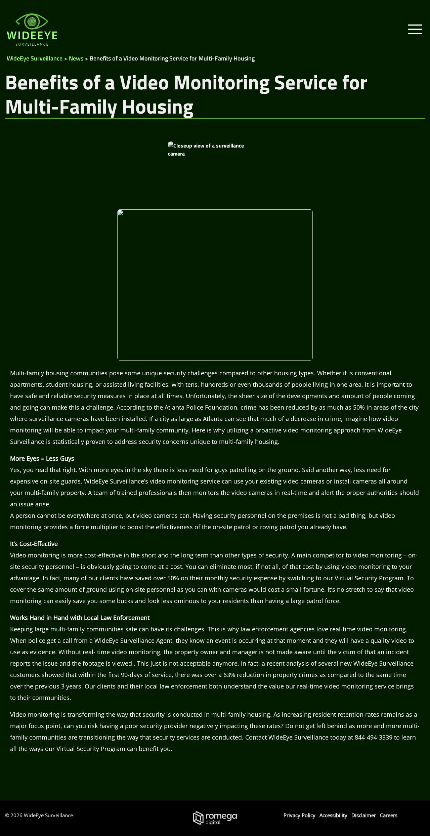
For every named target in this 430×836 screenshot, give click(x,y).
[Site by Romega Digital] (215, 817)
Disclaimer (363, 815)
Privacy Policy (299, 815)
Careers (388, 815)
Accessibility (333, 815)
